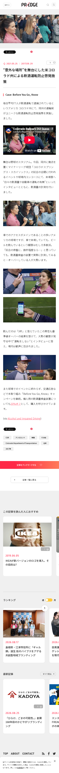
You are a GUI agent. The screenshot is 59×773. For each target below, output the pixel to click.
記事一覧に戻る (30, 479)
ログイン (7, 5)
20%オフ (16, 404)
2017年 (8, 449)
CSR (7, 437)
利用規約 (20, 767)
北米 (45, 443)
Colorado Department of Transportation (21, 443)
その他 (43, 437)
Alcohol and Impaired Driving (24, 418)
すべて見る (47, 674)
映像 (33, 437)
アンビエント (20, 437)
